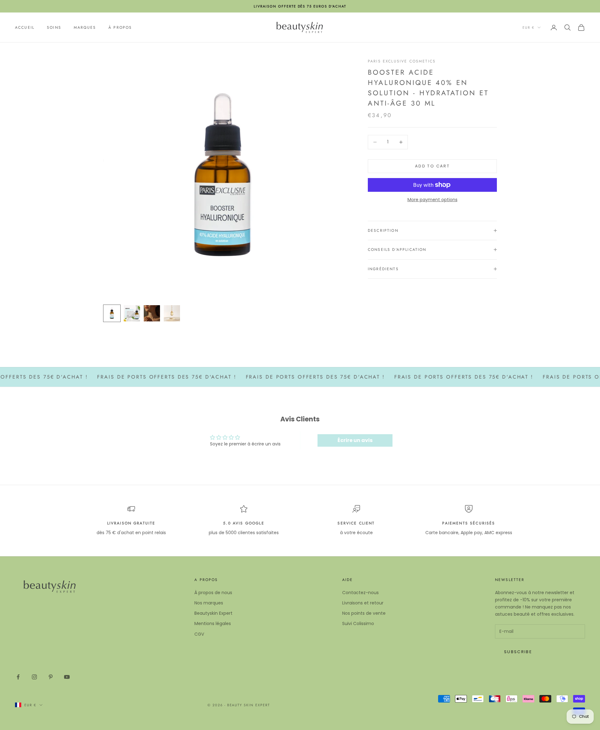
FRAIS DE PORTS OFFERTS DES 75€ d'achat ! (149, 376)
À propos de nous (213, 592)
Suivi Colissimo (358, 623)
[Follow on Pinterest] (51, 677)
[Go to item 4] (172, 313)
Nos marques (208, 603)
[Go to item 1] (112, 313)
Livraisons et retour (362, 603)
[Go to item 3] (152, 313)
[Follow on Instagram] (34, 677)
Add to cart (432, 166)
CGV (199, 634)
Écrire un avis (355, 440)
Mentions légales (212, 623)
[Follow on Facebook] (18, 677)
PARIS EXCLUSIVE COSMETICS (402, 61)
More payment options (433, 199)
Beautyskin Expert (213, 613)
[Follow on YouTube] (67, 677)
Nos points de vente (364, 613)
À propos (120, 27)
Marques (85, 27)
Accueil (24, 27)
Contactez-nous (360, 592)
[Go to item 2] (132, 313)
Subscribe (518, 652)
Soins (54, 27)
